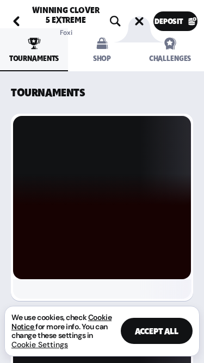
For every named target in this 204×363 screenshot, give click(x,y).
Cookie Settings (39, 344)
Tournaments (34, 58)
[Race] (139, 21)
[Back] (16, 21)
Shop (102, 58)
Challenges (170, 58)
